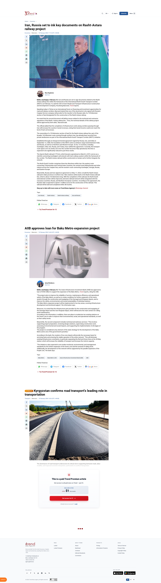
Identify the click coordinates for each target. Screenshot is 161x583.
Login (75, 504)
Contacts (77, 550)
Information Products (102, 548)
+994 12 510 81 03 (29, 559)
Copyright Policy (122, 550)
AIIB (87, 358)
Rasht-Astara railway (63, 195)
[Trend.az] (31, 13)
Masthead (77, 548)
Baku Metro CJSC (52, 358)
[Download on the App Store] (118, 573)
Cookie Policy (121, 553)
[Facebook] (30, 573)
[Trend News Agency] (30, 544)
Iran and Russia (76, 195)
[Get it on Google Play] (130, 573)
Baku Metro (41, 358)
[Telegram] (41, 573)
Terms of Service (122, 545)
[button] (26, 36)
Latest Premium (58, 548)
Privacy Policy (121, 548)
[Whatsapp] (27, 573)
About (76, 545)
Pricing (98, 545)
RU (134, 579)
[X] (34, 573)
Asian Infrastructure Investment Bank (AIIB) (71, 358)
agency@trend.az (29, 561)
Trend (72, 106)
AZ (130, 579)
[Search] (102, 13)
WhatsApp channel (81, 188)
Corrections (78, 555)
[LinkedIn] (45, 573)
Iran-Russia (41, 195)
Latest (55, 545)
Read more (47, 95)
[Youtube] (38, 573)
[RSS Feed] (49, 573)
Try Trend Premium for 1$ (48, 209)
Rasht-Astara (51, 195)
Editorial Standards (80, 553)
